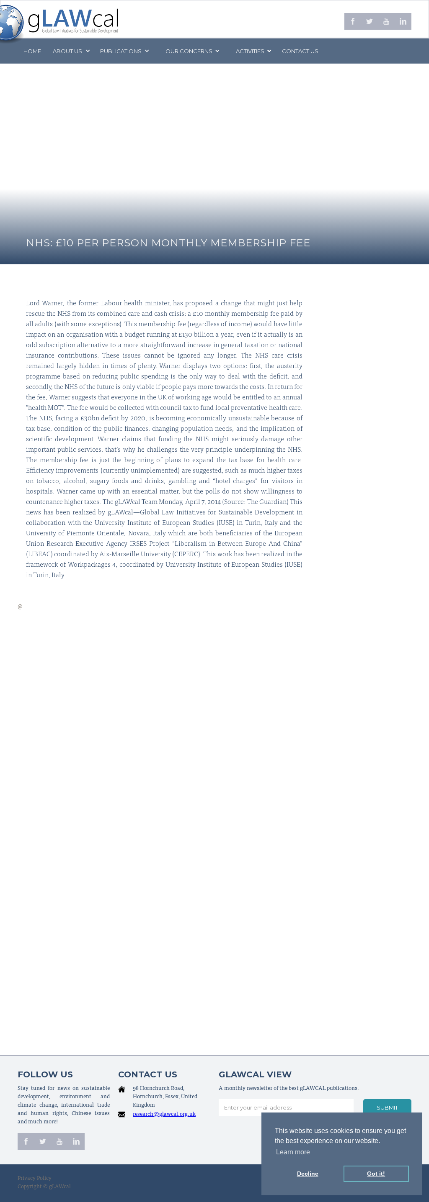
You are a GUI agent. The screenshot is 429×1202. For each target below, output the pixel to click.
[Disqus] (214, 718)
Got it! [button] (376, 1173)
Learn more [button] (293, 1152)
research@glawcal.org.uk (164, 1115)
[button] (71, 51)
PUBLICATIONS (121, 51)
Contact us (300, 51)
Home (32, 51)
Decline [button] (307, 1173)
